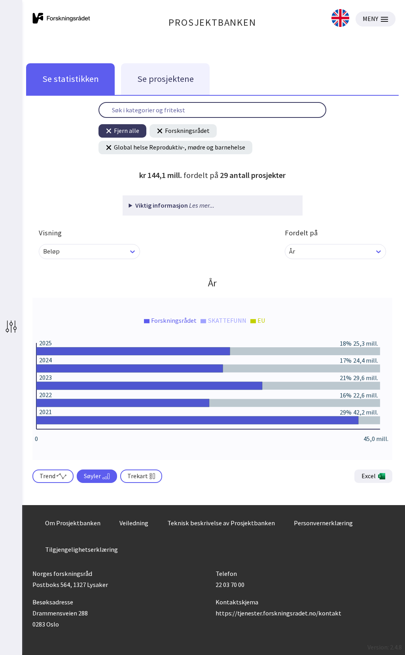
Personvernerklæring (323, 523)
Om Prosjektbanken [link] (72, 523)
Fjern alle (126, 130)
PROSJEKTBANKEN (212, 22)
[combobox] (43, 251)
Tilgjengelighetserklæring (81, 549)
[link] (340, 18)
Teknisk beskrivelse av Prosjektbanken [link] (221, 523)
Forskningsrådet (187, 130)
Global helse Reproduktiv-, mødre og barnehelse (179, 147)
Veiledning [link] (133, 523)
